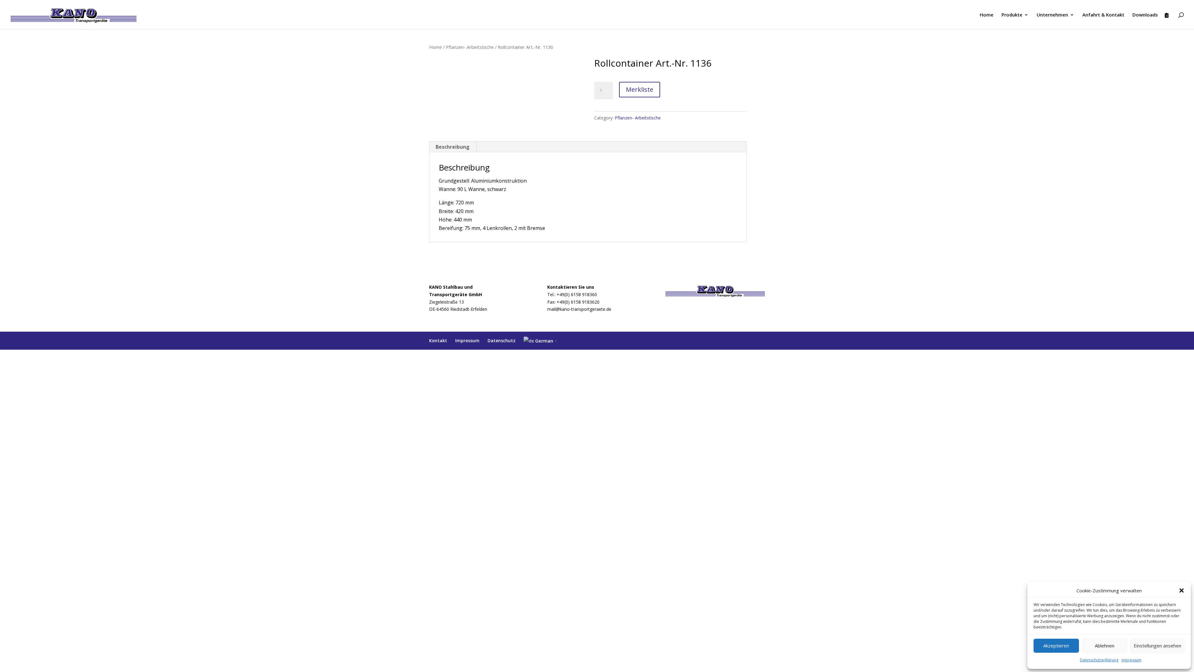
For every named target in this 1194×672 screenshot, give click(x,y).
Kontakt (438, 340)
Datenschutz (502, 340)
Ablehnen (1104, 645)
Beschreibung (453, 146)
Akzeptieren (1056, 645)
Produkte (1012, 15)
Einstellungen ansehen (1157, 645)
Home (986, 15)
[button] (1181, 590)
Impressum (1131, 660)
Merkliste (639, 89)
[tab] (453, 147)
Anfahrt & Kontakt (1103, 15)
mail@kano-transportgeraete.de (579, 309)
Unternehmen (1052, 15)
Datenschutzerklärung (1099, 660)
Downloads (1145, 15)
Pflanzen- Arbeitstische (470, 47)
